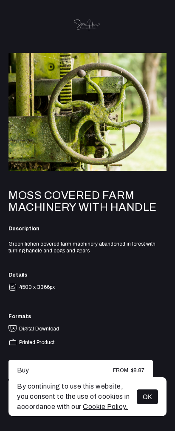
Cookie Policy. (105, 406)
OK (147, 396)
